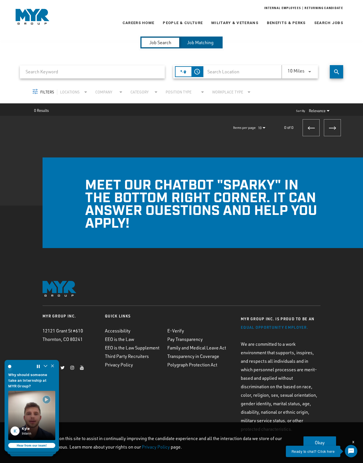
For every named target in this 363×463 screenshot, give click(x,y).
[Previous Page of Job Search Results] (311, 127)
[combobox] (92, 71)
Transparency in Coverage (193, 356)
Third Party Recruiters (127, 356)
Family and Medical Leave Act (196, 348)
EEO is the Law (119, 339)
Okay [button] (320, 442)
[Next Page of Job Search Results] (332, 127)
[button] (31, 415)
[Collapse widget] (45, 366)
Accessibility (117, 331)
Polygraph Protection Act (192, 365)
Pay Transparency (185, 339)
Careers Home (139, 23)
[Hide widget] (52, 366)
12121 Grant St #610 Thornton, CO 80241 (63, 335)
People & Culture (183, 23)
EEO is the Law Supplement (132, 348)
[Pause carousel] (38, 366)
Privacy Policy (119, 365)
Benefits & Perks (286, 23)
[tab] (160, 42)
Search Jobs (328, 23)
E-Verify (175, 331)
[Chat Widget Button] (351, 451)
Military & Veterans (234, 23)
